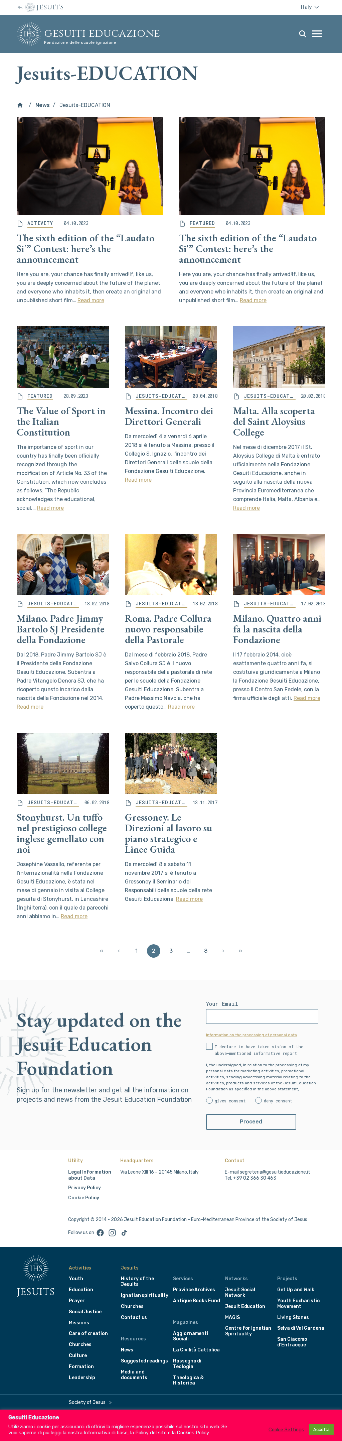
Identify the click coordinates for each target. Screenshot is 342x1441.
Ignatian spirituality (144, 1295)
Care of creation (88, 1333)
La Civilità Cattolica (196, 1350)
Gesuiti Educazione (102, 33)
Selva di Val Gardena (300, 1328)
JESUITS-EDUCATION (161, 396)
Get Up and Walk (295, 1290)
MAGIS (232, 1317)
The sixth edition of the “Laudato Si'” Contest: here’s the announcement (85, 248)
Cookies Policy (193, 1433)
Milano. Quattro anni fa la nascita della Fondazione (277, 629)
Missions (79, 1323)
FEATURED (202, 223)
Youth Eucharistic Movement (298, 1303)
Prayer (77, 1301)
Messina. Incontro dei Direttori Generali (169, 416)
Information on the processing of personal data (251, 1035)
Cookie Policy (83, 1198)
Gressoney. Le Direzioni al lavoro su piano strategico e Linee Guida (168, 833)
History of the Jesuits (137, 1281)
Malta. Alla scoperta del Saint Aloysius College (274, 421)
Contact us (134, 1317)
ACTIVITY (40, 223)
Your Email (222, 1003)
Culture (78, 1355)
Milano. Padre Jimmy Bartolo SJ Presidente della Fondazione (61, 629)
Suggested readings (144, 1361)
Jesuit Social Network (240, 1292)
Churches (80, 1344)
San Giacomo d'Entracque (292, 1342)
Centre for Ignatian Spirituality (248, 1331)
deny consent (278, 1100)
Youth (76, 1279)
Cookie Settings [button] (286, 1430)
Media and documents (134, 1374)
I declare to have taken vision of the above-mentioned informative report (259, 1050)
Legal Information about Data (89, 1175)
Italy (307, 7)
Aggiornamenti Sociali (190, 1336)
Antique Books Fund (196, 1301)
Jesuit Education (245, 1306)
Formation (81, 1366)
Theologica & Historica (188, 1380)
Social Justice (85, 1312)
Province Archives (194, 1290)
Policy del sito (151, 1433)
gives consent (230, 1100)
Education (81, 1290)
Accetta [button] (321, 1429)
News (42, 105)
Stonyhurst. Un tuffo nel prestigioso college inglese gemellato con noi (62, 833)
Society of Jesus (87, 1402)
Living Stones (293, 1317)
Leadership (82, 1377)
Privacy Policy (84, 1188)
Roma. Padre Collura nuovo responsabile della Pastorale (168, 629)
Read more (90, 300)
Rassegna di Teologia (187, 1363)
